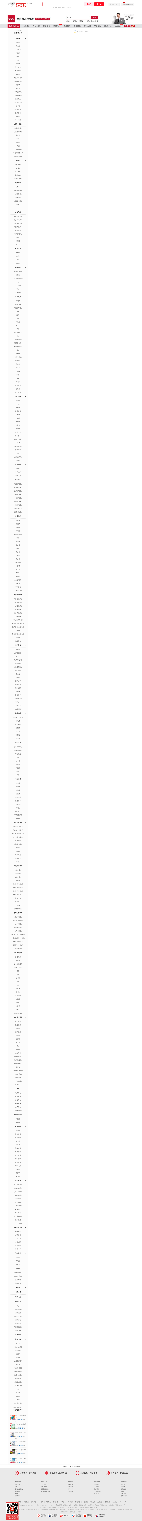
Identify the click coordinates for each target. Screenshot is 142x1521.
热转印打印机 (18, 508)
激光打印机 (18, 491)
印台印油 (18, 841)
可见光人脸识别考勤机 (18, 934)
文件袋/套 (18, 562)
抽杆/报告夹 (18, 534)
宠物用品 (18, 1301)
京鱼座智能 (124, 1496)
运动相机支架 (18, 102)
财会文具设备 (18, 822)
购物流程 (17, 1484)
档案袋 (18, 524)
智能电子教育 (18, 1114)
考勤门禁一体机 (18, 941)
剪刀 (18, 329)
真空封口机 (94, 21)
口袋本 (18, 783)
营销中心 (55, 1502)
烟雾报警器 (18, 653)
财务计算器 (18, 844)
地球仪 (18, 999)
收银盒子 (18, 902)
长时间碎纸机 (18, 602)
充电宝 (18, 42)
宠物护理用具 (18, 1316)
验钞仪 (18, 880)
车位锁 (18, 649)
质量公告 (99, 1502)
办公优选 (68, 7)
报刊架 (18, 576)
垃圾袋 (18, 468)
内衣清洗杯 (18, 1361)
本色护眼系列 (18, 227)
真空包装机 (18, 1375)
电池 (18, 981)
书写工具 (18, 742)
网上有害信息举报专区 (77, 1515)
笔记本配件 (18, 78)
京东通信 (123, 1493)
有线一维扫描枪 (18, 884)
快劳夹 (18, 541)
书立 (18, 548)
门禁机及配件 (18, 948)
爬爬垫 (18, 691)
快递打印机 (18, 494)
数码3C (18, 38)
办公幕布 (18, 1085)
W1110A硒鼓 (18, 1202)
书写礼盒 (18, 754)
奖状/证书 (18, 811)
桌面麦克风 (18, 457)
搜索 (94, 17)
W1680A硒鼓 (18, 1195)
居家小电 (18, 1339)
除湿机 (18, 1396)
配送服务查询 (45, 1489)
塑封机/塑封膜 (18, 620)
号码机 (18, 851)
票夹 (18, 318)
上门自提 (43, 1484)
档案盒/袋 (18, 587)
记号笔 (18, 761)
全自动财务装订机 (18, 833)
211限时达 (44, 1486)
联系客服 (17, 1496)
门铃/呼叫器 (18, 698)
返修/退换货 (97, 1491)
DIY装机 (123, 1486)
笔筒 (18, 350)
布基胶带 (18, 1162)
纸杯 (18, 187)
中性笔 (87, 21)
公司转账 (70, 1491)
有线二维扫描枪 (18, 887)
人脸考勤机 (18, 924)
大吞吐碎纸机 (18, 606)
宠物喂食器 (18, 1309)
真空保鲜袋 (18, 132)
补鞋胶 (18, 1145)
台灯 (18, 985)
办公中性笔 (18, 747)
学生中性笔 (18, 750)
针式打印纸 (18, 234)
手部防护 (18, 705)
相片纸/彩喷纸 (18, 278)
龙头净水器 (18, 149)
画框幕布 (18, 1096)
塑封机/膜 (18, 411)
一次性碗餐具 (18, 190)
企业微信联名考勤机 (18, 938)
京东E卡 (123, 1491)
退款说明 (96, 1489)
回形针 (18, 315)
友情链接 (70, 1502)
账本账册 (18, 855)
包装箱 (18, 735)
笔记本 (55, 7)
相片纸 (18, 244)
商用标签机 (18, 512)
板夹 (18, 538)
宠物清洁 (18, 1313)
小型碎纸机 (18, 609)
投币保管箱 (18, 909)
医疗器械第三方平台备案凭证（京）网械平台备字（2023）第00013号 (87, 1509)
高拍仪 (18, 460)
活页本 (18, 794)
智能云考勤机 (18, 927)
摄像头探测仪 (18, 109)
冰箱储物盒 (18, 197)
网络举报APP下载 (88, 1515)
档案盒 (81, 21)
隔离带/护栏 (18, 660)
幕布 (18, 1089)
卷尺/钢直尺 (18, 332)
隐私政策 (107, 1502)
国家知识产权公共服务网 (100, 1515)
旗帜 (18, 375)
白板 (18, 453)
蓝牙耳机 (18, 1280)
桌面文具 (18, 1235)
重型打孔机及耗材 (18, 634)
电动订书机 (18, 308)
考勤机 (18, 429)
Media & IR (123, 1502)
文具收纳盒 (18, 590)
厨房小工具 (18, 124)
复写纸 (18, 862)
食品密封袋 (18, 194)
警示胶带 (18, 1155)
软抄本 (18, 790)
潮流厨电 (18, 1378)
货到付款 (70, 1484)
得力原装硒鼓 (18, 1184)
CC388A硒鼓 (18, 1188)
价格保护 (96, 1486)
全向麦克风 (18, 1074)
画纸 (18, 289)
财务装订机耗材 (18, 837)
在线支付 (70, 1486)
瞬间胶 (18, 1130)
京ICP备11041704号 (43, 1505)
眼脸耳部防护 (18, 667)
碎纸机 (18, 407)
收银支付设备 (18, 866)
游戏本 (63, 7)
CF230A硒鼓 (18, 1206)
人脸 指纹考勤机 (18, 920)
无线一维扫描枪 (18, 891)
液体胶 (18, 1173)
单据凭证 (18, 858)
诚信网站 (65, 1515)
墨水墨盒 (18, 1220)
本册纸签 (18, 779)
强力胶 (18, 1176)
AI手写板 (18, 120)
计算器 (18, 368)
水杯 (18, 139)
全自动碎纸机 (18, 613)
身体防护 (18, 663)
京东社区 (85, 1502)
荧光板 (18, 1049)
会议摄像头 (18, 1078)
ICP (52, 1505)
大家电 (17, 1493)
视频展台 (18, 641)
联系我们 (26, 1502)
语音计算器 (18, 343)
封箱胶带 (18, 724)
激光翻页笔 (18, 446)
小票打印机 (18, 498)
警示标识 (18, 681)
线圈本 (18, 787)
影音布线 (18, 71)
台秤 (18, 260)
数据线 (18, 53)
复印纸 (68, 21)
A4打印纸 (18, 164)
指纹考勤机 (18, 917)
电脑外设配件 (18, 953)
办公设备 (18, 396)
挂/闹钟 (18, 382)
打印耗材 (18, 1180)
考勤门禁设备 (18, 913)
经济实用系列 (18, 220)
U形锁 (18, 443)
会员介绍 (17, 1486)
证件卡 (18, 583)
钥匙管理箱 (18, 357)
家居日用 (18, 1297)
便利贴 (18, 808)
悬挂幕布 (18, 1103)
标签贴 (18, 818)
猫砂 (18, 1306)
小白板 (18, 1028)
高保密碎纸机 (18, 599)
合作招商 (40, 1502)
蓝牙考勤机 (18, 931)
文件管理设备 (18, 595)
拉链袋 (18, 566)
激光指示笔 (18, 1063)
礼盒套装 (18, 801)
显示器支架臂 (18, 964)
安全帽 (18, 674)
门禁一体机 (18, 439)
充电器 (18, 46)
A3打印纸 (18, 168)
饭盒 (18, 204)
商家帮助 (48, 1502)
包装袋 (18, 728)
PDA (18, 404)
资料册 (18, 531)
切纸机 (18, 630)
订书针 (18, 311)
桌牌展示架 (18, 580)
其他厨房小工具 (18, 153)
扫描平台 (18, 898)
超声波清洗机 (18, 1403)
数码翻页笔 (18, 1060)
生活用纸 (18, 292)
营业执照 (112, 1509)
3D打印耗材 (18, 1223)
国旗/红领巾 (18, 1013)
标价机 (18, 353)
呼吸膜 (18, 721)
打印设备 (18, 480)
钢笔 (18, 775)
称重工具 (18, 248)
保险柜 (18, 400)
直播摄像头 (18, 95)
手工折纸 (18, 285)
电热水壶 (18, 1350)
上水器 (18, 135)
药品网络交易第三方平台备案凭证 (97, 1505)
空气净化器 (18, 1371)
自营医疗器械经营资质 (79, 1505)
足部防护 (18, 695)
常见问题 (17, 1491)
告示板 (18, 1042)
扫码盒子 (18, 436)
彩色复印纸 (18, 179)
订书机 (18, 301)
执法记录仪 (18, 709)
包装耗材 (18, 713)
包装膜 (18, 731)
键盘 (18, 56)
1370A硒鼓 (18, 1199)
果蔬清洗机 (18, 1382)
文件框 (18, 552)
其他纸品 (18, 267)
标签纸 (18, 241)
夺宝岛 (123, 1484)
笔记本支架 (18, 967)
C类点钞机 (18, 870)
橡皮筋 (18, 848)
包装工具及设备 (18, 717)
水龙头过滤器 (18, 1347)
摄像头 (18, 85)
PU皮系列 (18, 804)
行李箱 (18, 371)
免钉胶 (18, 1141)
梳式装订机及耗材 (18, 627)
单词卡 (18, 1122)
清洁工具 (18, 475)
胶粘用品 (18, 1126)
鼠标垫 (18, 64)
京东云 (79, 1512)
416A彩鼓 (18, 1209)
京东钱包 (72, 1512)
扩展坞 (18, 74)
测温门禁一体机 (18, 945)
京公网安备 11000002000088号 (26, 1505)
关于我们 (18, 1502)
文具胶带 (18, 1152)
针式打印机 (18, 505)
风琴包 (18, 573)
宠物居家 (18, 1323)
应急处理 (18, 688)
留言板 (18, 1039)
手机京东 (63, 1502)
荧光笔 (18, 768)
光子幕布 (18, 1107)
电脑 (59, 7)
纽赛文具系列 (18, 1227)
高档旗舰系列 (18, 223)
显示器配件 (18, 81)
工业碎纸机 (18, 616)
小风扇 (18, 389)
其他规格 (18, 175)
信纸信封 (18, 797)
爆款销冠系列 (18, 216)
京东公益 (114, 1502)
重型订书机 (18, 304)
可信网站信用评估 (42, 1515)
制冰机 (18, 1393)
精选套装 (18, 1231)
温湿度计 (18, 385)
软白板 (18, 1035)
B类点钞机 (18, 873)
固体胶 (18, 1169)
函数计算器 (18, 346)
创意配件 (18, 113)
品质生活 (18, 1249)
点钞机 (18, 422)
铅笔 (18, 771)
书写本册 (18, 1292)
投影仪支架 (18, 1110)
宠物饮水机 (18, 1330)
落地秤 (18, 253)
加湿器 (18, 1364)
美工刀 (18, 325)
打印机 (75, 21)
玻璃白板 (18, 1032)
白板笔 (18, 764)
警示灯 (18, 656)
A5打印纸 (18, 171)
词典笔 (18, 116)
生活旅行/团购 (19, 1489)
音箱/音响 (18, 1283)
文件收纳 (18, 516)
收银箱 (18, 905)
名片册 (18, 545)
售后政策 (96, 1484)
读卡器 (18, 106)
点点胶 (18, 364)
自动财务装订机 (18, 830)
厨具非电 (18, 183)
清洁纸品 (18, 472)
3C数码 (18, 1268)
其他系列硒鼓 (18, 1216)
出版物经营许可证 (72, 1507)
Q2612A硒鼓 (18, 1191)
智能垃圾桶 (18, 156)
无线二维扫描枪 (18, 894)
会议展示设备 (18, 1017)
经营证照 (62, 1509)
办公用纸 (18, 212)
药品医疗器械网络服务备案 (63, 1505)
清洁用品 (18, 464)
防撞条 (18, 677)
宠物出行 (18, 1320)
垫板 (18, 336)
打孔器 (18, 322)
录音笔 (18, 88)
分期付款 (70, 1489)
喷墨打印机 (18, 484)
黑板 (18, 1046)
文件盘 (18, 555)
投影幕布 (18, 450)
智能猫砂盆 (18, 1327)
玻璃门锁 (18, 432)
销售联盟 (77, 1502)
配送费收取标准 (45, 1491)
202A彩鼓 (18, 1213)
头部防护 (18, 684)
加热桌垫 (18, 67)
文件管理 (18, 1242)
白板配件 (18, 1053)
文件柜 (18, 559)
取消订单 (96, 1493)
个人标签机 (18, 487)
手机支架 (18, 49)
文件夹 (18, 527)
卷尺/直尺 (18, 392)
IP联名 (18, 1287)
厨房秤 (18, 142)
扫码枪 (18, 418)
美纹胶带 (18, 1148)
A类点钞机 (18, 877)
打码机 (18, 414)
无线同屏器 (18, 1081)
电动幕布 (18, 1093)
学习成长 (18, 1334)
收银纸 (18, 237)
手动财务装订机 (18, 826)
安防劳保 (18, 645)
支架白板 (18, 1021)
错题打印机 (18, 501)
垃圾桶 (18, 1002)
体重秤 (18, 256)
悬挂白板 (18, 1025)
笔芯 (18, 757)
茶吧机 (18, 1357)
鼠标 (18, 60)
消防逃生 (18, 702)
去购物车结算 (128, 4)
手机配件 (18, 1253)
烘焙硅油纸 (18, 201)
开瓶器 (18, 146)
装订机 (18, 425)
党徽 (18, 378)
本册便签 (18, 1245)
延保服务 (123, 1489)
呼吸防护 (18, 670)
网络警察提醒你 (53, 1515)
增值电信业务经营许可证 (125, 1509)
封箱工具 (18, 1166)
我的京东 (114, 4)
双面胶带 (18, 1138)
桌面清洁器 (18, 361)
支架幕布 (18, 1100)
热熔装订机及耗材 (18, 623)
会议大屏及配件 (18, 1070)
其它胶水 (18, 1159)
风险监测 (92, 1502)
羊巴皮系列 (18, 815)
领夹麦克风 (18, 92)
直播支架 (18, 99)
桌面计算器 (18, 339)
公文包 (18, 569)
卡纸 (18, 282)
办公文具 (18, 296)
